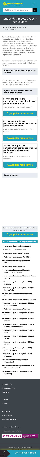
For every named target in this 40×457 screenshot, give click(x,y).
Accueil (5, 27)
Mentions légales (7, 415)
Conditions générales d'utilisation (12, 431)
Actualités (4, 404)
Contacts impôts (7, 384)
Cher (24, 27)
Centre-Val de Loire (15, 27)
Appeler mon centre (21, 113)
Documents (5, 392)
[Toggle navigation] (34, 4)
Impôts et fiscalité (22, 449)
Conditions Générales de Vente (11, 427)
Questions (5, 400)
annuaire (14, 449)
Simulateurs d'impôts (8, 388)
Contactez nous (6, 411)
